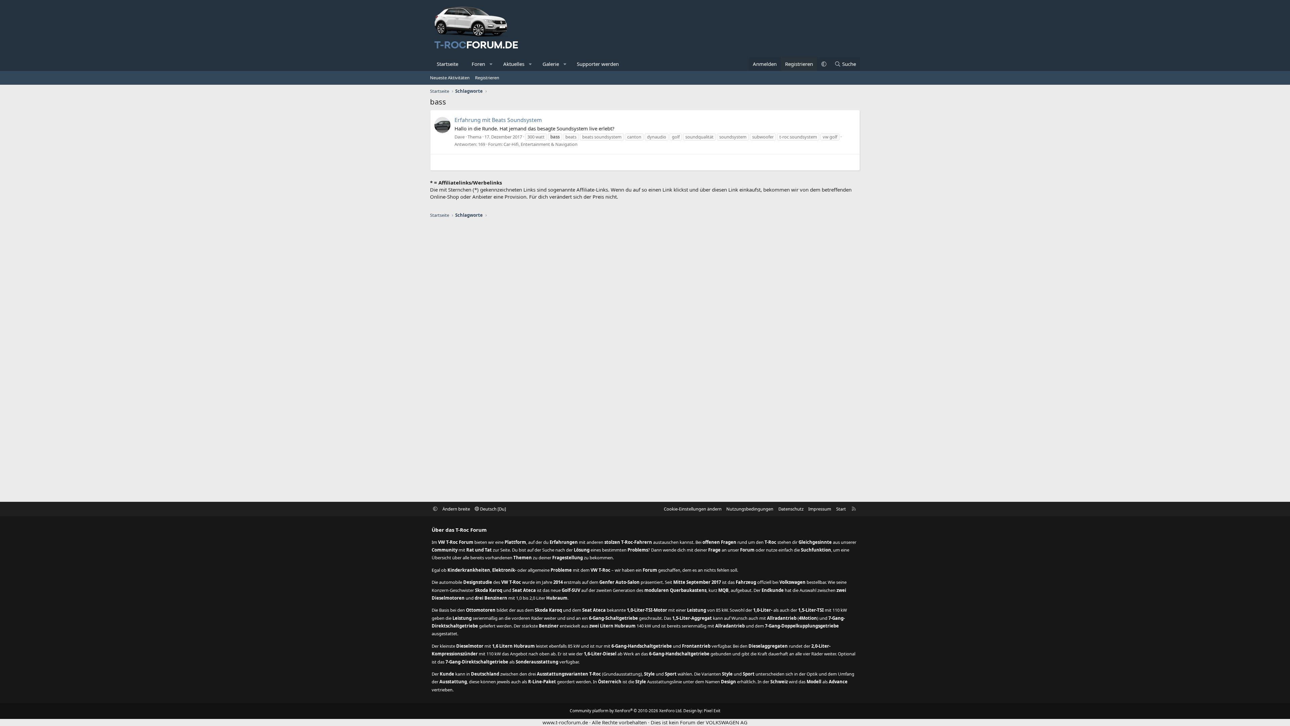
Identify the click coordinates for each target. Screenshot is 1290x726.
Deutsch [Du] (492, 509)
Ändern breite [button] (456, 509)
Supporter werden (598, 64)
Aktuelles (513, 64)
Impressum (819, 509)
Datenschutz (791, 509)
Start (841, 509)
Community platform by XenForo (626, 711)
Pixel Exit (712, 711)
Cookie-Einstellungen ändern (693, 509)
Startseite (447, 64)
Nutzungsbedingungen (749, 509)
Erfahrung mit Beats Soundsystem (498, 120)
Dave (460, 137)
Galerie (551, 64)
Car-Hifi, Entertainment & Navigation (540, 144)
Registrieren (487, 78)
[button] (491, 64)
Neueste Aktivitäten (450, 78)
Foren (478, 64)
